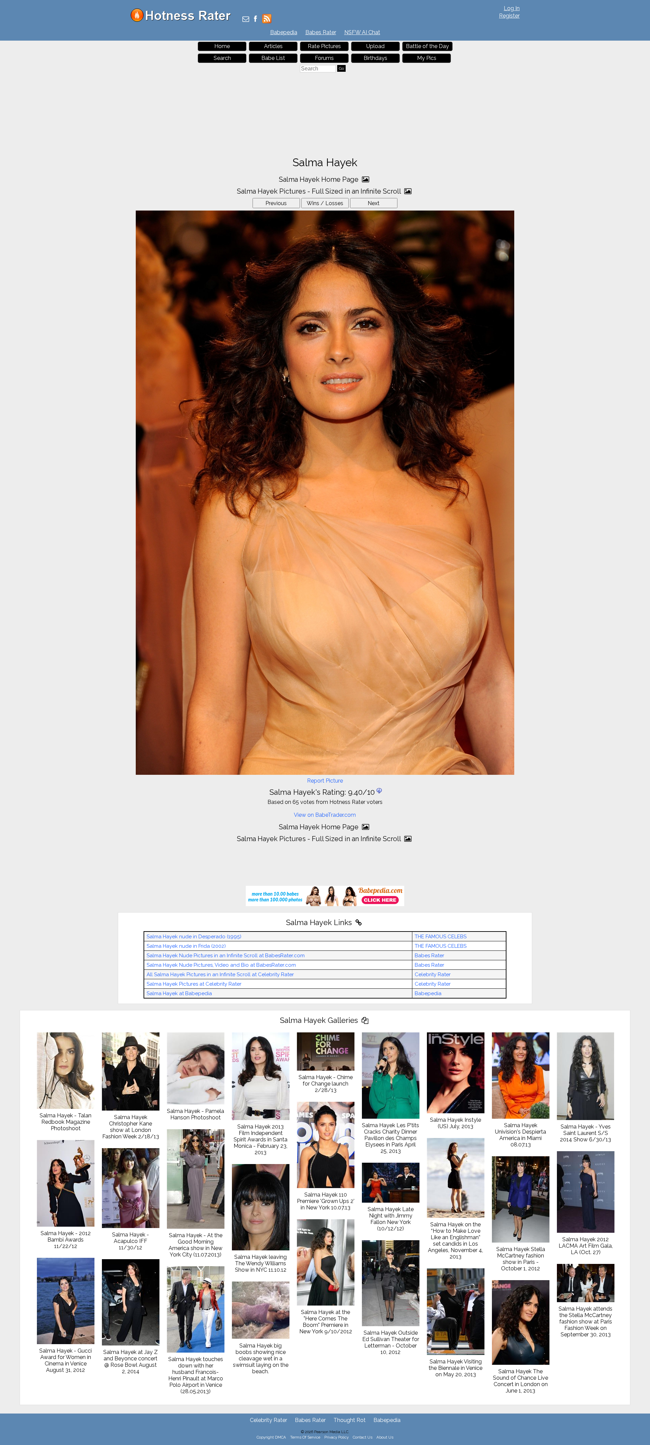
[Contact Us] (246, 19)
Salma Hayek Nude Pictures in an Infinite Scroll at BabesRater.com (226, 956)
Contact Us (362, 1437)
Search (222, 58)
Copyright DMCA (271, 1437)
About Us (384, 1437)
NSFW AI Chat (362, 32)
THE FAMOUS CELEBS (441, 937)
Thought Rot (349, 1420)
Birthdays (375, 58)
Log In (512, 8)
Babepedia (283, 32)
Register (509, 16)
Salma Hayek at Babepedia (179, 993)
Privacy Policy (336, 1437)
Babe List (273, 58)
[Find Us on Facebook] (255, 19)
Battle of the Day (427, 46)
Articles (273, 46)
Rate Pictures (324, 46)
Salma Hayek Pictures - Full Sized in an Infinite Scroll (320, 191)
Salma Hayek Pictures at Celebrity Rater (194, 984)
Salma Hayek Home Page (319, 179)
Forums (324, 58)
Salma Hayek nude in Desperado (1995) (194, 937)
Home (222, 46)
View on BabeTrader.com (325, 815)
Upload (375, 46)
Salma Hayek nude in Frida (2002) (186, 946)
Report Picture (325, 781)
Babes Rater (320, 32)
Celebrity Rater (433, 974)
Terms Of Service (305, 1437)
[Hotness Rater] (183, 20)
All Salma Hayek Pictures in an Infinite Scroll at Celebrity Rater (220, 974)
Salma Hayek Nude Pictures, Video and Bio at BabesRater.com (221, 965)
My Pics (426, 58)
